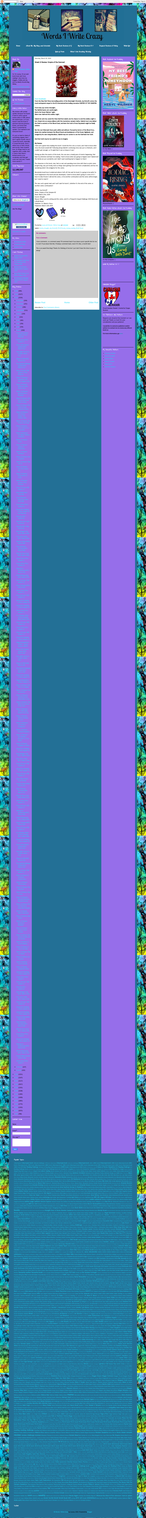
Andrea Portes (42, 1191)
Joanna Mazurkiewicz (106, 1313)
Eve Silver (38, 1270)
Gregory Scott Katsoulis (79, 1281)
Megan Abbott (39, 1390)
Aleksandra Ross (78, 1175)
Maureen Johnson (72, 1388)
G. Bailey (76, 1275)
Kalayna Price (40, 1326)
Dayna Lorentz (22, 1246)
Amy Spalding (99, 1189)
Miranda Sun (93, 1401)
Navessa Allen (50, 1407)
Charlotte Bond (18, 1227)
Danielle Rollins (21, 1244)
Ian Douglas (102, 1291)
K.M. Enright (99, 1323)
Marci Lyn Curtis (29, 1380)
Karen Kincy (56, 1327)
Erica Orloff (93, 1264)
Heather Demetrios (102, 1285)
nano (68, 1405)
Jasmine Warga (47, 1301)
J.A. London (37, 1295)
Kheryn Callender (97, 1343)
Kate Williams (119, 1331)
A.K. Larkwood (105, 1169)
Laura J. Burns (123, 1353)
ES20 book (21, 1268)
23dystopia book (127, 1165)
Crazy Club (107, 1237)
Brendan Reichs (128, 1210)
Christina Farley (67, 1229)
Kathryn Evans (50, 1335)
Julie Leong (57, 1321)
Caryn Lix (89, 1221)
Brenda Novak (102, 1210)
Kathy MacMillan (124, 1335)
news (122, 1408)
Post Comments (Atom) (51, 307)
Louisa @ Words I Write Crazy (51, 225)
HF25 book (76, 1289)
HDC (76, 1285)
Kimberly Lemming (32, 1347)
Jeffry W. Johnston (85, 1303)
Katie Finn (43, 1337)
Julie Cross (25, 1321)
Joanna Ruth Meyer (118, 1313)
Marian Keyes (118, 1382)
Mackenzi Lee (18, 1376)
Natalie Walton (112, 1405)
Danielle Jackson (98, 1242)
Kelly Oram (58, 1342)
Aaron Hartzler (128, 1169)
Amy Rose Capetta (89, 1189)
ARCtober (108, 1197)
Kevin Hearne (82, 1343)
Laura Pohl (37, 1356)
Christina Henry (76, 1229)
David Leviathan (94, 1244)
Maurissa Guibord (83, 1388)
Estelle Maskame (81, 1268)
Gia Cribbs (28, 1279)
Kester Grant (50, 1343)
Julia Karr (79, 1319)
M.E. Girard (90, 1374)
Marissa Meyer (62, 1384)
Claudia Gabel (96, 1233)
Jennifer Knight (47, 1307)
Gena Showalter (110, 356)
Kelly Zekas (65, 1341)
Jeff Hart (38, 1303)
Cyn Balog (20, 1240)
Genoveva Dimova (126, 1277)
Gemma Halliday (69, 1277)
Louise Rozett (45, 1372)
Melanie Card (51, 1392)
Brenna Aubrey (18, 1213)
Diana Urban (58, 1250)
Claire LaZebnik (36, 1233)
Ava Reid (70, 1201)
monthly (29, 1403)
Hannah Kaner (123, 1283)
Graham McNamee (27, 1281)
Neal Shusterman (90, 1407)
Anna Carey (101, 1193)
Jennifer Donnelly (109, 1305)
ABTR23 (66, 1171)
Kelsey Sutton (91, 1342)
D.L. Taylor (64, 1239)
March (19, 330)
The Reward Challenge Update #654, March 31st (23, 365)
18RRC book (48, 1165)
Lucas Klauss (52, 1372)
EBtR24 (114, 1252)
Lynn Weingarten (30, 1374)
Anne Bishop (95, 1195)
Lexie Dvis (54, 1364)
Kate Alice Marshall (117, 1329)
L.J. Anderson (104, 1351)
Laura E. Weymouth (97, 1353)
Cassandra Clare (108, 1221)
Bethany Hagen (106, 1206)
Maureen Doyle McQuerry (59, 1388)
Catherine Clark (67, 1223)
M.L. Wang (129, 1374)
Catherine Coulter (77, 1223)
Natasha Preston (22, 1407)
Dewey (115, 1248)
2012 (16, 1111)
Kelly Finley (126, 1339)
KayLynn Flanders (68, 1339)
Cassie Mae (31, 1223)
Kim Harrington (62, 1346)
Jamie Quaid (29, 1299)
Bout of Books (56, 1210)
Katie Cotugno (30, 1337)
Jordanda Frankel (92, 1317)
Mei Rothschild (42, 1392)
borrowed (42, 1210)
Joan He (98, 1313)
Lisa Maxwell (68, 1368)
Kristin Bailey (103, 1349)
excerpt (61, 1270)
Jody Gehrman (74, 1315)
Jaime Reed (51, 1297)
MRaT (81, 1403)
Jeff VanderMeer (66, 1303)
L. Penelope (80, 1351)
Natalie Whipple (122, 1405)
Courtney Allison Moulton (48, 1237)
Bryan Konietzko (54, 1215)
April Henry (75, 1197)
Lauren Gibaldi (47, 1358)
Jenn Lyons (129, 1303)
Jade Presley (37, 1297)
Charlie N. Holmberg (119, 1225)
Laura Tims (95, 1356)
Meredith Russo (106, 1395)
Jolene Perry (36, 1317)
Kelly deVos (119, 1339)
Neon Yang (106, 1407)
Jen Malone (115, 1303)
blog (46, 1208)
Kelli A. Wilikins (98, 1339)
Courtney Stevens (70, 1237)
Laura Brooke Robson (86, 1353)
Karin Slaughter (115, 1327)
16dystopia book (123, 1163)
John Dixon (122, 1315)
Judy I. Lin (54, 1319)
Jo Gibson (85, 1313)
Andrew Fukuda (70, 1191)
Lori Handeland (18, 1372)
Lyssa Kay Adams (65, 1374)
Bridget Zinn (101, 1213)
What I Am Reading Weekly (80, 51)
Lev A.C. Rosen (118, 1362)
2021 (16, 1081)
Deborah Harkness (100, 1246)
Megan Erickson (73, 1390)
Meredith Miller (98, 1395)
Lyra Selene (56, 1374)
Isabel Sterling (118, 1293)
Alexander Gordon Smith (35, 1177)
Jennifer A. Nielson (60, 1305)
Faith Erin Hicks (92, 1270)
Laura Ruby (50, 1355)
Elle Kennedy (122, 1258)
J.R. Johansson (80, 1295)
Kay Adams (37, 1339)
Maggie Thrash (118, 1376)
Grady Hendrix (18, 1281)
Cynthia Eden (28, 1240)
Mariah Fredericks (108, 1382)
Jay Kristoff (53, 228)
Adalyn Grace (84, 1171)
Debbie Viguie (62, 1246)
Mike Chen (122, 1399)
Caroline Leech (110, 1219)
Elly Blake (41, 1260)
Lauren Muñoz (106, 1357)
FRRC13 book (58, 1274)
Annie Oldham (31, 1197)
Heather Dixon (112, 1285)
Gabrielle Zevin (25, 1277)
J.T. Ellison (94, 1295)
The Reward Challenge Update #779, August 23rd (21, 280)
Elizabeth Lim (27, 1258)
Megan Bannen (47, 1390)
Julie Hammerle (41, 1321)
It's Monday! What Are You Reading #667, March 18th (22, 834)
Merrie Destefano (116, 1395)
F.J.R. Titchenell (77, 1270)
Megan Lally (102, 1390)
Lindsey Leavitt (103, 1366)
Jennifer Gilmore (28, 1307)
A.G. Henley (77, 1169)
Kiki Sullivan (39, 1346)
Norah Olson (75, 1411)
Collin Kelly (90, 1235)
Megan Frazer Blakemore (85, 1390)
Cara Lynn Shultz (45, 1219)
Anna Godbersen (127, 1193)
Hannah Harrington (103, 1283)
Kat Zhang (103, 1329)
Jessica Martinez (29, 1311)
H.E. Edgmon (48, 1283)
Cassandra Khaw (118, 1221)
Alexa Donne (23, 1177)
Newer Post (40, 303)
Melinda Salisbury (68, 1392)
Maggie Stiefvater (107, 1376)
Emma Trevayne (40, 1264)
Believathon (23, 1206)
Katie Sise (100, 1337)
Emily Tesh (71, 1262)
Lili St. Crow (121, 1364)
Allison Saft (88, 1181)
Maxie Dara (92, 1388)
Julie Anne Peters (127, 1319)
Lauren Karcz (64, 1358)
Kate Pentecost (78, 1331)
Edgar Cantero (39, 1254)
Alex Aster (104, 1175)
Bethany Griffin (97, 1206)
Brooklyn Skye (38, 1215)
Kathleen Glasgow (119, 1333)
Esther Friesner (98, 1268)
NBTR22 (64, 1407)
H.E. (43, 1283)
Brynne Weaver (64, 1215)
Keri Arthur (17, 1344)
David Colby (78, 1244)
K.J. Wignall (93, 1323)
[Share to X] (81, 225)
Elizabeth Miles (54, 1258)
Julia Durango (73, 1319)
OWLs (58, 1414)
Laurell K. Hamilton (122, 1356)
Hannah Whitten (39, 1285)
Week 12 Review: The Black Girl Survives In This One (23, 704)
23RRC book (17, 1167)
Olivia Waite (125, 1411)
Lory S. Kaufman (27, 1372)
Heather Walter (75, 1287)
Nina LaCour (54, 1412)
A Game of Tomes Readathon (105, 1167)
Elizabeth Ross (84, 1258)
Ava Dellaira (64, 1201)
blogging (55, 1208)
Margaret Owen (100, 1380)
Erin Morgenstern (67, 1266)
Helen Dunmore (91, 1287)
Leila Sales (60, 1362)
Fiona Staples (65, 1272)
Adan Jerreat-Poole (126, 1171)
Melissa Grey (128, 1392)
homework (52, 1291)
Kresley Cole (128, 1347)
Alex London (128, 1175)
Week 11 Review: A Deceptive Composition (22, 877)
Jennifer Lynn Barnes (82, 1307)
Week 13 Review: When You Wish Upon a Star (22, 386)
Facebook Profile (19, 244)
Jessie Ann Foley (127, 1311)
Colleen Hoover (61, 1235)
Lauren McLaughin (81, 1357)
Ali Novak (83, 1179)
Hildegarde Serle (102, 1289)
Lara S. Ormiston (59, 1353)
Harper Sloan (52, 1285)
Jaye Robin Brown (97, 1301)
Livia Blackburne (21, 1370)
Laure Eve (112, 1356)
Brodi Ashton (25, 1215)
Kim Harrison (71, 1346)
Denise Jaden (77, 1248)
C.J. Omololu (126, 1215)
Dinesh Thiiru (97, 1250)
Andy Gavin (112, 1191)
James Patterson (101, 1297)
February (20, 1067)
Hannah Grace (94, 1283)
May (18, 323)
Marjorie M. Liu (81, 1384)
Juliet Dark (85, 1321)
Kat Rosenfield (90, 1329)
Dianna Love (80, 1250)
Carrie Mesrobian (66, 1221)
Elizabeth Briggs (82, 1256)
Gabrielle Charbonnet (111, 1274)
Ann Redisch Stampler (72, 1193)
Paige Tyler (121, 1414)
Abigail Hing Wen (19, 1171)
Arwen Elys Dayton (120, 1197)
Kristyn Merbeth (18, 1351)
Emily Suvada (64, 1262)
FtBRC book (70, 1275)
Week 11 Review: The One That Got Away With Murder (23, 906)
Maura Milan (47, 1388)
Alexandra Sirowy (34, 1179)
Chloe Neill (125, 1227)
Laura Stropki (67, 1355)
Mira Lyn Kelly (63, 1401)
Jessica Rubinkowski (39, 1311)
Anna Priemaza (52, 1195)
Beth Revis (64, 1206)
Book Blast (86, 1208)
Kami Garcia (74, 1326)
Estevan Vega (90, 1268)
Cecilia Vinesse (31, 1225)
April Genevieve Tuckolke (64, 1197)
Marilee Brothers (43, 1384)
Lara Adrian (44, 1353)
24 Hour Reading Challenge (29, 1167)
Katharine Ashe (18, 1333)
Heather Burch (92, 1285)
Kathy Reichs (21, 1337)
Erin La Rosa (58, 1266)
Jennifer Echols (128, 1305)
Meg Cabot (108, 364)
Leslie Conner (94, 1361)
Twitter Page (18, 247)
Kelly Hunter (20, 1341)
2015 (16, 1101)
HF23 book (60, 1289)
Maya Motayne (100, 1388)
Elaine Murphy (78, 1254)
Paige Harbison (113, 1414)
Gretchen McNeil (91, 1281)
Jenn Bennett (122, 1303)
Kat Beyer (57, 1329)
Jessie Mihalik (28, 1313)
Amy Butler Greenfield (106, 1187)
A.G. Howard (84, 1169)
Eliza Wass (64, 1256)
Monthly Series (47, 1403)
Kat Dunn (76, 1329)
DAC (68, 1239)
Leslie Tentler (101, 1361)
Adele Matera (25, 1173)
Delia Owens (36, 1248)
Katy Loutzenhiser (19, 1339)
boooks (30, 1210)
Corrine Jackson (24, 1237)
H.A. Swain (38, 1283)
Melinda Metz (59, 1392)
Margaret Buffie (82, 1380)
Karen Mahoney (76, 1327)
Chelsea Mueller (36, 1227)
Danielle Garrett (88, 1242)
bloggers (50, 1208)
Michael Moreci (76, 1397)
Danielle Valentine (31, 1244)
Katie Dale (38, 1337)
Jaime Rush (58, 1297)
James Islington (74, 1297)
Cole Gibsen (32, 1235)
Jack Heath (100, 1295)
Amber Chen (110, 1185)
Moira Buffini (109, 1401)
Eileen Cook (62, 1254)
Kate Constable (127, 1329)
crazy (102, 1237)
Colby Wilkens (25, 1235)
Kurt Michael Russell (47, 1351)
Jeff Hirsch (44, 1303)
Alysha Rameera (24, 1183)
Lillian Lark (24, 1366)
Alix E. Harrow (63, 1181)
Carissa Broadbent (63, 1219)
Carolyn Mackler (35, 1221)
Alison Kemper (54, 1181)
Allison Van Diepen (96, 1181)
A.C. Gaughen (69, 1169)
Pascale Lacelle (46, 1416)
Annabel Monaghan (85, 1195)
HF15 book (126, 1287)
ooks (32, 1414)
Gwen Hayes (120, 1281)
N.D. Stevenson (107, 1403)
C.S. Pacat (55, 1217)
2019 (16, 1087)
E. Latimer (50, 1252)
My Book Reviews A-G (64, 46)
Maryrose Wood (24, 1388)
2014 (16, 1104)
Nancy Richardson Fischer (59, 1405)
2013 (16, 1107)
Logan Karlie (80, 1370)
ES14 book (97, 1266)
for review (86, 1272)
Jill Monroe (63, 1313)
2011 (16, 1114)
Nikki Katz (35, 1411)
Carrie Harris (50, 1221)
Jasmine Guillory (29, 1301)
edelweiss (18, 1254)
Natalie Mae (104, 1405)
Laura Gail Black (114, 1353)
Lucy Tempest (82, 1372)
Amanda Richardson (65, 1185)
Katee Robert (127, 1331)
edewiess (32, 1254)
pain (126, 1414)
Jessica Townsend (92, 1311)
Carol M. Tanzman (84, 1219)
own (62, 1414)
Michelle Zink (106, 1399)
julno (128, 1321)
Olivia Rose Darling (116, 1412)
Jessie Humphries (19, 1313)
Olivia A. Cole (92, 1412)
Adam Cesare (93, 1171)
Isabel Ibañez (110, 1293)
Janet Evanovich (96, 1299)
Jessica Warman (117, 1311)
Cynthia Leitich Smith (47, 1240)
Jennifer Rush (124, 1307)
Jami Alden (119, 1297)
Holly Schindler (38, 1291)
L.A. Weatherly (88, 1351)
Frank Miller (129, 1272)
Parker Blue (39, 1416)
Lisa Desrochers (29, 1368)
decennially (28, 1248)
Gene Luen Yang (91, 1277)
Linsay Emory (121, 1366)
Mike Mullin (129, 1399)
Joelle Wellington (105, 1315)
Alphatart (118, 1181)
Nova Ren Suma (83, 1411)
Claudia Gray (104, 1233)
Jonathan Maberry (60, 1317)
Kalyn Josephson (56, 1326)
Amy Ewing (126, 1187)
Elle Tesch (129, 1258)
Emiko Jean (64, 1260)
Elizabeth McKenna (45, 1258)
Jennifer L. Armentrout (58, 1307)
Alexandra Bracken (61, 1177)
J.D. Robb (60, 1295)
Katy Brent (129, 1337)
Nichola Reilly (45, 1409)
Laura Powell (43, 1355)
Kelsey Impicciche (73, 1342)
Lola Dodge (95, 1370)
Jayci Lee (89, 1301)
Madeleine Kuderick (45, 1376)
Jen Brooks (101, 1303)
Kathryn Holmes (68, 1335)
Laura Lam (30, 1356)
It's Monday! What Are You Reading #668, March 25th (22, 617)
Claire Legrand (45, 1233)
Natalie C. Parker (83, 1405)
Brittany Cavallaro (121, 1213)
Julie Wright (78, 1321)
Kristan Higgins (34, 1349)
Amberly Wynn (26, 1187)
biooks (37, 1208)
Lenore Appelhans (68, 1362)
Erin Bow (34, 1266)
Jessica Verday (101, 1311)
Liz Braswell (30, 1370)
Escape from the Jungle (69, 1268)
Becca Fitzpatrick (74, 1204)
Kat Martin (82, 1329)
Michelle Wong (98, 1399)
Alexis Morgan (67, 1179)
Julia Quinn (85, 1319)
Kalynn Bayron (65, 1326)
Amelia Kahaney (34, 1187)
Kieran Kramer (114, 1343)
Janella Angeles (78, 1299)
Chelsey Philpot (64, 1227)
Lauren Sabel (22, 1360)
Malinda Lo (81, 1378)
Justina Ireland (52, 1323)
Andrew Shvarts (92, 1191)
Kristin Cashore (112, 1349)
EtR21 (104, 1268)
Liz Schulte (49, 1370)
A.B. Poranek (61, 1169)
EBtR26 (122, 1252)
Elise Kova (17, 1256)
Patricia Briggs (68, 1416)
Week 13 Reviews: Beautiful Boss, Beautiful (22, 393)
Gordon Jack (120, 1279)
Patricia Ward (77, 1416)
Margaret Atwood (72, 1380)
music (92, 1403)
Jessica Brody (107, 1309)
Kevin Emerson (74, 1344)
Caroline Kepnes (101, 1219)
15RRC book (114, 1163)
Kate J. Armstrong (49, 1331)
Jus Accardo (26, 1323)
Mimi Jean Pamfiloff (26, 1401)
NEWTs (127, 1407)
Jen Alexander (94, 1303)
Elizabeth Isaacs (127, 1256)
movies (72, 1403)
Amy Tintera (107, 1189)
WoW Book (79, 228)
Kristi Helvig (88, 1349)
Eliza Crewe (41, 1256)
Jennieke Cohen (50, 1305)
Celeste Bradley (47, 1225)
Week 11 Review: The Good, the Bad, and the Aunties (23, 937)
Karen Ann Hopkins (106, 1326)
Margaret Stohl (122, 1380)
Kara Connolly (90, 1326)
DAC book (73, 1240)
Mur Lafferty (87, 1403)
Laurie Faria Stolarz (51, 1360)
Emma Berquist (112, 1262)
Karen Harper (32, 1327)
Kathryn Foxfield (58, 1335)
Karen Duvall (125, 1325)
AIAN (118, 1173)
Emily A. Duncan (81, 1260)
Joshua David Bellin (122, 1317)
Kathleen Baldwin (95, 1333)
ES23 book (43, 1268)
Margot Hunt (40, 1382)
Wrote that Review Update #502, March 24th (22, 651)
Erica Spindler (100, 1264)
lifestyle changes (93, 1364)
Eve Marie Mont (30, 1270)
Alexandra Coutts (82, 1177)
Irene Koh (78, 1293)
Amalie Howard (97, 1183)
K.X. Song (106, 1323)
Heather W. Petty (66, 1287)
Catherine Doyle (86, 1223)
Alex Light (122, 1175)
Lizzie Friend (62, 1370)
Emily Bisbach (107, 1260)
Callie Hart (90, 1217)
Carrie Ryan (74, 1221)
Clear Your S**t (120, 1233)
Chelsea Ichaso (27, 1227)
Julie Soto (72, 1321)
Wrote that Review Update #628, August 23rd (21, 269)
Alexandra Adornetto (48, 1177)
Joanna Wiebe (128, 1313)
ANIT (42, 1193)
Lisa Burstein (21, 1368)
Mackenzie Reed (26, 1376)
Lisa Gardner (38, 1368)
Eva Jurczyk (118, 1268)
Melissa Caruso (99, 1392)
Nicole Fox (119, 1409)
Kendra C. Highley (118, 1342)
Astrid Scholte (76, 1199)
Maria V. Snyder (110, 361)
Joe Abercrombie (82, 1315)
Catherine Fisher (96, 1223)
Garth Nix (48, 1277)
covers (98, 1237)
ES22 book (36, 1268)
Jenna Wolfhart (33, 1305)
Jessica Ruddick (50, 1311)
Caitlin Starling (82, 1217)
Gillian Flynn (38, 1279)
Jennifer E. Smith (118, 1305)
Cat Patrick (44, 1223)
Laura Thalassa (87, 1356)
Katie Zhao (107, 1337)
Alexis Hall (50, 1179)
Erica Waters (108, 1264)
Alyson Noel (42, 1183)
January (19, 1070)
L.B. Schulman (96, 1351)
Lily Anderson (38, 1366)
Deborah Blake (72, 1246)
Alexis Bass (43, 1179)
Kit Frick (97, 1347)
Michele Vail (102, 1397)
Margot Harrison (31, 1382)
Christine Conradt (110, 1229)
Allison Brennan (71, 1181)
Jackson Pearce (117, 1295)
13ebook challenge (73, 1163)
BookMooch (128, 1208)
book (72, 1208)
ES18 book (125, 1266)
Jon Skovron (50, 1317)
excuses (71, 1270)
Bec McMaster (57, 1204)
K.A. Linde (80, 1323)
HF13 (107, 1287)
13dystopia (53, 1163)
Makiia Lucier (74, 1378)
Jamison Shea (37, 1299)
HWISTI (88, 1291)
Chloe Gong (117, 1227)
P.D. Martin (87, 1414)
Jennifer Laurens (71, 1307)
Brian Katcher (77, 1213)
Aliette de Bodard (118, 1179)
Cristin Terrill (114, 1237)
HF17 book (20, 1289)
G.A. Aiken (82, 1274)
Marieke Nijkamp (34, 1384)
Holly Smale (46, 1291)
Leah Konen (111, 1360)
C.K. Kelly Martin (24, 1217)
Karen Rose (107, 1327)
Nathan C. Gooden (32, 1407)
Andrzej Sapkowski (103, 1191)
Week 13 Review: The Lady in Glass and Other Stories (23, 400)
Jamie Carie (125, 1297)
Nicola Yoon (102, 1410)
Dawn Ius (118, 1244)
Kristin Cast (121, 1349)
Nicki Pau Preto (78, 1410)
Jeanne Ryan (25, 1303)
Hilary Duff (85, 1289)
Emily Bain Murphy (91, 1260)
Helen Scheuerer (101, 1287)
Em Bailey (55, 1260)
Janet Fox (104, 1299)
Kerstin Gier (43, 1344)
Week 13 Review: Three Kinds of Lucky (21, 475)
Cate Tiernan (59, 1223)
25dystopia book (74, 1167)
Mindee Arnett (36, 1401)
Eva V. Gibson (125, 1268)
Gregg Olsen (58, 1281)
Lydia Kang (89, 1372)
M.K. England (117, 1374)
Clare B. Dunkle (80, 1233)
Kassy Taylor (50, 1329)
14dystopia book (83, 1163)
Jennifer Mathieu (94, 1307)
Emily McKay (32, 1262)
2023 (16, 1074)
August (19, 314)
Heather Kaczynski (24, 1287)
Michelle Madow (50, 1399)
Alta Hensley (125, 1181)
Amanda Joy (46, 1185)
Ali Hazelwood (75, 1179)
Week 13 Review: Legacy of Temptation (21, 447)
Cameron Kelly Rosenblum (109, 1217)
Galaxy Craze (41, 1277)
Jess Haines (63, 1309)
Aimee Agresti (21, 1175)
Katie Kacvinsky (67, 1337)
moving (77, 1403)
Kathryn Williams (107, 1335)
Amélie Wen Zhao (44, 1187)
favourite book (37, 1272)
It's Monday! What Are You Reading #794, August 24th (21, 262)
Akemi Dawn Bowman (47, 1175)
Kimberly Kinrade (22, 1347)
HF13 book (112, 1287)
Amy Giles (21, 1189)
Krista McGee (18, 1349)
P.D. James (80, 1414)
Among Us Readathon (77, 1187)
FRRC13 (53, 1274)
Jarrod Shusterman (19, 1301)
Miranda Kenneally (83, 1401)
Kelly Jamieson (28, 1341)
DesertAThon (93, 1248)
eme (60, 1260)
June (18, 320)
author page (29, 1202)
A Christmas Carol (91, 1167)
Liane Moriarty (72, 1364)
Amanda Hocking (37, 1185)
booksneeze (24, 1210)
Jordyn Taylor (100, 1317)
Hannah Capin (85, 1283)
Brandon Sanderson (67, 1210)
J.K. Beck (65, 1295)
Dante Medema (41, 1244)
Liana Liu (65, 1364)
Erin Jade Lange (49, 1266)
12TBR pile (47, 1163)
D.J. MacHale (57, 1240)
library (86, 1364)
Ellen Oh (28, 1260)
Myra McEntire (98, 1403)
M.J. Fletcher (103, 1374)
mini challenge (55, 1401)
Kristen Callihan (43, 1349)
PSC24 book (61, 228)
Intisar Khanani (62, 1293)
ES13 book (89, 1266)
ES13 (85, 1266)
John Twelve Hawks (27, 1317)
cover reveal (91, 1237)
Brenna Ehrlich (28, 1213)
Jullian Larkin (122, 1321)
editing (45, 1254)
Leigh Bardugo (28, 1362)
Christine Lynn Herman (41, 1231)
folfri (73, 1272)
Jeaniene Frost (127, 1301)
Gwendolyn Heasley (29, 1283)
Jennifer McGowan (105, 1307)
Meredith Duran (89, 1395)
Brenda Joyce (94, 1210)
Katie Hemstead (51, 1337)
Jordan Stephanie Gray (80, 1317)
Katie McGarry (86, 1337)
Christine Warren (70, 1231)
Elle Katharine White (112, 1258)
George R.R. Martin (19, 1279)
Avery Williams (96, 1201)
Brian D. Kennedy (57, 1213)
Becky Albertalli (106, 1204)
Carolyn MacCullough (24, 1221)
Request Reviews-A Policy (108, 46)
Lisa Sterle (100, 1368)
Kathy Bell (115, 1335)
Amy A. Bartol (88, 1187)
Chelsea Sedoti (55, 1227)
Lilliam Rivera (17, 1366)
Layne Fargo (81, 1360)
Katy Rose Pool (29, 1339)
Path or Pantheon (57, 1416)
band (20, 1204)
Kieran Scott (122, 1344)
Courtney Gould (60, 1237)
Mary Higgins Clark (65, 1386)
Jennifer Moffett (115, 1307)
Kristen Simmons (72, 1349)
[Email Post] (73, 225)
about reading (45, 1171)
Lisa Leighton (52, 1368)
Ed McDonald (128, 1252)
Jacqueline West (29, 1297)
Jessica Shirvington (69, 1311)
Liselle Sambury (117, 1368)
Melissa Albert (78, 1392)
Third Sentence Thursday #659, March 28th (22, 548)
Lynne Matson (40, 1374)
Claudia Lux (112, 1233)
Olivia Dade (106, 1412)
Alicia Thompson (108, 1179)
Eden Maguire (26, 1254)
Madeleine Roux (56, 1376)
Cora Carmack (108, 1235)
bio (33, 1208)
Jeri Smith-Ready (46, 1309)
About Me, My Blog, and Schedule (38, 46)
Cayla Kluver (125, 1223)
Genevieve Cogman (101, 1277)
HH (81, 1289)
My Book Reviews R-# (85, 46)
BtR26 (90, 1215)
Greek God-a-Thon (48, 1281)
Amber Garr (117, 1185)
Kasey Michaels (22, 1329)
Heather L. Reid (34, 1287)
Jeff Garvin (33, 1303)
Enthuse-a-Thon (60, 1264)
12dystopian (17, 1163)
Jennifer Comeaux (98, 1305)
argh (113, 1197)
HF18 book (27, 1289)
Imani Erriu (20, 1293)
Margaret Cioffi (91, 1380)
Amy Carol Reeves (118, 1187)
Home (18, 46)
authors (37, 1202)
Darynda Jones (70, 1244)
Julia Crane (60, 1319)
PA (91, 1414)
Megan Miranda (123, 1390)
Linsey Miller (128, 1366)
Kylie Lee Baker (57, 1351)
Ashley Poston (35, 1199)
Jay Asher (68, 1301)
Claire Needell (63, 1233)
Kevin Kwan (89, 1344)
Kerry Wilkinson (35, 1343)
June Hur (20, 1323)
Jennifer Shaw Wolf (29, 1309)
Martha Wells (106, 1384)
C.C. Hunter (105, 1215)
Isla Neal (125, 1293)
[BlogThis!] (79, 225)
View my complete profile (20, 87)
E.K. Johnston (77, 1252)
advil (115, 1173)
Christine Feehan (110, 353)
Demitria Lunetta (56, 1248)
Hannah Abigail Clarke (74, 1283)
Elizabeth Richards (74, 1258)
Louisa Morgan (36, 1372)
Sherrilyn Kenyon (110, 367)
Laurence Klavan (40, 1360)
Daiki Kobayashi (82, 1240)
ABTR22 (61, 1171)
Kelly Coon (105, 1339)
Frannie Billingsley (19, 1275)
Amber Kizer (124, 1185)
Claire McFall (54, 1233)
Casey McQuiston (98, 1221)
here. (121, 333)
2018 (16, 1091)
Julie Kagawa (50, 1321)
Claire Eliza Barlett (26, 1233)
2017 (16, 1094)
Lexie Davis (40, 1364)
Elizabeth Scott (92, 1258)
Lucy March (68, 1372)
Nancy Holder (47, 1405)
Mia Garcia (33, 1397)
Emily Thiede (77, 1262)
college (85, 1235)
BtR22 (75, 1215)
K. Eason (66, 1323)
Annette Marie (22, 1197)
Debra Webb (21, 1248)
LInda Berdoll (52, 1366)
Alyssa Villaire (70, 1183)
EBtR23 (109, 1252)
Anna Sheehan (61, 1195)
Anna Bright (94, 1193)
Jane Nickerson (69, 1299)
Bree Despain (85, 1210)
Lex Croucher (126, 1362)
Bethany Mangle (116, 1206)
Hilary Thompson (93, 1289)
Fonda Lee (79, 1272)
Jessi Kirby (90, 1309)
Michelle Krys (33, 1399)
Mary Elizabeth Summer (52, 1386)
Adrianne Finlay (67, 1173)
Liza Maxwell (55, 1370)
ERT (82, 1266)
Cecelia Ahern (22, 1225)
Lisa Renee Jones (84, 1368)
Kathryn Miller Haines (79, 1335)
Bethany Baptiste (78, 1206)
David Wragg (112, 1244)
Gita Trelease (92, 1279)
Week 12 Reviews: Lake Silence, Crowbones (22, 724)
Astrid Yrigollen (85, 1199)
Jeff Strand (58, 1303)
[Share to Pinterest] (85, 225)
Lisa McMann (76, 1368)
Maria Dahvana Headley (67, 1382)
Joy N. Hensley (38, 1319)
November (20, 304)
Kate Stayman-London (109, 1331)
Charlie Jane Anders (107, 1225)
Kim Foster (54, 1346)
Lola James (102, 1370)
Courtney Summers (81, 1237)
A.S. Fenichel (113, 1169)
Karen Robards (99, 1327)
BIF (31, 1208)
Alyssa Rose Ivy (61, 1183)
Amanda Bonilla (116, 1183)
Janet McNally (128, 1299)
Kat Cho (71, 1329)
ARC (95, 1197)
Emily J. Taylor (125, 1260)
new (118, 1408)
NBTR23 (69, 1407)
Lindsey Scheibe (112, 1366)
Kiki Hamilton (32, 1346)
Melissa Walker (54, 1395)
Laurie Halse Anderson (71, 1359)
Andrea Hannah (33, 1191)
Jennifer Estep (18, 1307)
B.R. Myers (127, 1201)
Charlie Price (128, 1225)
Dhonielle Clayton (123, 1248)
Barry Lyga (25, 1204)
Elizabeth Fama (109, 1256)
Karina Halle (124, 1327)
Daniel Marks (72, 1242)
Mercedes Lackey (79, 1395)
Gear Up (61, 1277)
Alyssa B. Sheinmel (51, 1183)
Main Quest (51, 1378)
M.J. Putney (110, 1374)
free (26, 1275)
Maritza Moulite (71, 1384)
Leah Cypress (104, 1360)
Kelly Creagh (112, 1339)
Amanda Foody (27, 1185)
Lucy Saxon (74, 1372)
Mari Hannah (48, 1382)
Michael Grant (66, 1397)
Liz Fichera (43, 1370)
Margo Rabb (21, 1382)
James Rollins (109, 359)
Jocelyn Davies (27, 1315)
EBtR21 (100, 1252)
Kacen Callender (113, 1323)
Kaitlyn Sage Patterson (29, 1326)
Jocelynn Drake (44, 1315)
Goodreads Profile (20, 242)
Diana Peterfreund (25, 1250)
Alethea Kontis (97, 1175)
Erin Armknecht (21, 1266)
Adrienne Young (108, 1173)
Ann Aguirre (47, 1193)
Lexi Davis (28, 1364)
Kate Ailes (109, 1329)
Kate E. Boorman (25, 1331)
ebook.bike (93, 1252)
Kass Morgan (43, 1329)
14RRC (91, 1163)
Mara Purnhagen (113, 1378)
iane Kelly (108, 1291)
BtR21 (71, 1215)
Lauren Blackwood (25, 1357)
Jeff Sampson (51, 1303)
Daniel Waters (80, 1242)
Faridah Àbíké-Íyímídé (122, 1270)
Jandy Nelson (61, 1299)
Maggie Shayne (97, 1376)
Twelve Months (19, 103)
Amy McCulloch (66, 1189)
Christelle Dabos (47, 1229)
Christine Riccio (52, 1231)
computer (96, 1235)
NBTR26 (83, 1407)
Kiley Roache (47, 1346)
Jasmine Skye (38, 1301)
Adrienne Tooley (99, 1173)
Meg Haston (31, 1390)
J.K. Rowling (71, 1295)
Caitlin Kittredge (63, 1217)
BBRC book (38, 1204)
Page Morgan (96, 1414)
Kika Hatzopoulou (23, 1346)
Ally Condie (112, 1181)
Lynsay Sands (48, 1374)
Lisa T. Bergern (108, 1368)
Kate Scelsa (93, 1331)
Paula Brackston (116, 1416)
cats (114, 1223)
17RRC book (31, 1165)
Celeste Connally (58, 1225)
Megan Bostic (55, 1390)
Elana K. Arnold (96, 1254)
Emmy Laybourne (50, 1264)
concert (102, 1235)
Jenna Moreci (24, 1305)
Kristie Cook (95, 1349)
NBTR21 (60, 1407)
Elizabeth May (35, 1258)
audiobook (98, 1199)
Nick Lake (70, 1410)
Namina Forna (38, 1405)
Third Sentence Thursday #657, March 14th (22, 1024)
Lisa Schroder (93, 1368)
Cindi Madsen (121, 1231)
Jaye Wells (106, 1301)
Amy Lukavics (58, 1189)
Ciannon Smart (91, 1231)
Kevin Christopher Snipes (62, 1344)
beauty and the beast (47, 1204)
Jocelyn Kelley (36, 1315)
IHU (118, 1291)
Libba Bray (80, 1364)
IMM (25, 1293)
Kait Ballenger (18, 1326)
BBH (30, 1204)
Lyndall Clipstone (114, 1372)
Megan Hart (95, 1390)
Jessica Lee (21, 1311)
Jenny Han (38, 1309)
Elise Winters (24, 1256)
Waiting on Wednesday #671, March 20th (22, 812)
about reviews (55, 1171)
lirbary (15, 1368)
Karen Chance (116, 1326)
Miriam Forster (101, 1401)
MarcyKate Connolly (60, 1380)
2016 (16, 1097)
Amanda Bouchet (126, 1183)
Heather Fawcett (122, 1285)
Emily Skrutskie (55, 1262)
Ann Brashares (56, 1193)
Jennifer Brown (80, 1305)
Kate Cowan (17, 1331)
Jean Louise (119, 1301)
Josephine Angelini (111, 1317)
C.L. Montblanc (38, 1217)
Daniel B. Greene (45, 1242)
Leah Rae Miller (119, 1360)
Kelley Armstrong (87, 1339)
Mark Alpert (89, 1384)
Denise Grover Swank (67, 1248)
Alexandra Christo (72, 1177)
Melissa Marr (45, 1395)
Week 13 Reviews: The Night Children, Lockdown (23, 435)
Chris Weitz (38, 1229)
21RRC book (100, 1165)
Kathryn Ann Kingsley (39, 1335)
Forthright (93, 1272)
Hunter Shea (70, 1291)
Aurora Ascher (124, 1199)
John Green (129, 1315)
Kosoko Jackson (119, 1347)
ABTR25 (74, 1171)
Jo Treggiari (92, 1313)
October (19, 307)
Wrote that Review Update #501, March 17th (22, 846)
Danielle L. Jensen (108, 1242)
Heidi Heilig (83, 1287)
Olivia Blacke (99, 1411)
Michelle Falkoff (122, 1397)
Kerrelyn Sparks (26, 1344)
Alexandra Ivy (112, 1177)
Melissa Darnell (108, 1392)
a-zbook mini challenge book (49, 1169)
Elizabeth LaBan (18, 1258)
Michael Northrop (86, 1397)
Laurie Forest (61, 1360)
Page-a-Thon (104, 1414)
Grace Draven (128, 1279)
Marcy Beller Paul (49, 1380)
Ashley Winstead (57, 1199)
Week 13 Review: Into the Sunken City (22, 468)
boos (33, 1210)
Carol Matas (93, 1219)
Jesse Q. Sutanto (82, 1309)
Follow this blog (21, 227)
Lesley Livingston (85, 1362)
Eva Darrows (110, 1268)
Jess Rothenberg (72, 1309)
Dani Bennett (29, 1242)
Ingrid (41, 1293)
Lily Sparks (46, 1366)
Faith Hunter (102, 1270)
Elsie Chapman (48, 1260)
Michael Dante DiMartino (54, 1397)
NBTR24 (74, 1407)
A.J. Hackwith (91, 1169)
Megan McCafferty (111, 1390)
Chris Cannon (22, 1229)
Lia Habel (59, 1364)
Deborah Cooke (81, 1246)
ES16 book (111, 1266)
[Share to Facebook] (83, 225)
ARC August (101, 1197)
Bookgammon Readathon (117, 1208)
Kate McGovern (69, 1331)
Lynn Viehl (23, 1374)
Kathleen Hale (128, 1333)
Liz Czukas (37, 1370)
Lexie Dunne (47, 1364)
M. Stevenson (82, 1374)
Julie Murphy (65, 1321)
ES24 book (51, 1268)
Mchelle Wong (123, 1388)
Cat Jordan (38, 1223)
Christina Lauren (87, 1229)
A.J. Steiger (98, 1169)
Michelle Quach (70, 1399)
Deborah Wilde (123, 1246)
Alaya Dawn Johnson (60, 1175)
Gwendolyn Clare (18, 1283)
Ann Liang (63, 1193)
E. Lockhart (56, 1252)
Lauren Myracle (114, 1357)
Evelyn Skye (44, 1270)
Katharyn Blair (39, 1333)
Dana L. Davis (118, 1240)
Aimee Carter (29, 1175)
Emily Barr (99, 1260)
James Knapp (92, 1297)
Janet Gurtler (110, 1299)
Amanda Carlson (18, 1185)
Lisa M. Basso (60, 1368)
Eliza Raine (58, 1256)
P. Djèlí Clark (68, 1414)
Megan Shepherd (24, 1392)
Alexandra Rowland (23, 1179)
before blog (125, 1204)
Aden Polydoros (34, 1173)
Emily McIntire (25, 1262)
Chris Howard (31, 1229)
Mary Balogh (30, 1386)
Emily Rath (39, 1262)
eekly (57, 1254)
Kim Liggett (78, 1346)
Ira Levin (72, 1293)
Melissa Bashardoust (89, 1392)
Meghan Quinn (33, 1392)
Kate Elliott (33, 1331)
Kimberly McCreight (43, 1347)
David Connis (85, 1244)
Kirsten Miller (72, 1347)
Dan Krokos (97, 1240)
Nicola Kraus (94, 1410)
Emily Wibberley (94, 1262)
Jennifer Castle (89, 1305)
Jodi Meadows (64, 1315)
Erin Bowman (41, 1266)
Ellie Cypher (34, 1260)
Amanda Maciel (55, 1185)
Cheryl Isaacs (73, 1227)
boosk (37, 1210)
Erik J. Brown (116, 1264)
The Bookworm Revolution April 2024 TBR (22, 499)
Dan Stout (104, 1240)
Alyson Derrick (33, 1183)
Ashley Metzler (26, 1199)
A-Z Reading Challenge (123, 1167)
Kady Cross (122, 1323)
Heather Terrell (43, 1287)
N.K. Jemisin (115, 1403)
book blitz (93, 1208)
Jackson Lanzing (108, 1295)
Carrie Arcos (43, 1221)
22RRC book (118, 1165)
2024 (16, 298)
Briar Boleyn (85, 1213)
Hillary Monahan (112, 1289)
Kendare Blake (108, 1342)
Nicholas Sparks (63, 1409)
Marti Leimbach (115, 1384)
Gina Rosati (79, 1279)
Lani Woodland (29, 1353)
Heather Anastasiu (83, 1285)
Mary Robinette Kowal (100, 1386)
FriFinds (48, 1274)
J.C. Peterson (52, 1295)
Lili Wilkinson (128, 1364)
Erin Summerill (76, 1266)
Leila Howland (44, 1361)
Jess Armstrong (55, 1309)
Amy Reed (81, 1189)
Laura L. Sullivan (22, 1356)
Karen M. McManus (65, 1327)
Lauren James (56, 1358)
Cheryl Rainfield (88, 1227)
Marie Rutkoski (25, 1384)
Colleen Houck (70, 1235)
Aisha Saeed (36, 1175)
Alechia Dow (69, 1175)
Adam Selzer (109, 1171)
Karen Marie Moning (88, 1327)
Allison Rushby (80, 1181)
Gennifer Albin (117, 1277)
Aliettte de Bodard (19, 1181)
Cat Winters (51, 1223)
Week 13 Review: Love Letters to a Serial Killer (22, 428)
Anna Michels (44, 1195)
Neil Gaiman (98, 1407)
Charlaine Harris (96, 1225)
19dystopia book (57, 1165)
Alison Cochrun (36, 1181)
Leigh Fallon (36, 1362)
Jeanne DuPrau (18, 1303)
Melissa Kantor (27, 1395)
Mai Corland (35, 1378)
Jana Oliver (45, 1299)
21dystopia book (92, 1165)
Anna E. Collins (118, 1193)
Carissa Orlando (74, 1219)
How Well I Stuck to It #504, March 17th (22, 853)
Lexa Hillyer (22, 1364)
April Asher (53, 1197)
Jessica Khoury (124, 1309)
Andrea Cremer (23, 1191)
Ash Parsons (128, 1197)
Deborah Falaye (90, 1246)
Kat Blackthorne (64, 1329)
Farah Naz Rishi (110, 1270)
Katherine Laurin (57, 1333)
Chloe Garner (109, 1227)
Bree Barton (77, 1210)
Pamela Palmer (31, 1416)
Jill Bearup (49, 1313)
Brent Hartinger (47, 1213)
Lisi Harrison (125, 1368)
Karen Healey (49, 1327)
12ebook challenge (38, 1163)
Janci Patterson (52, 1299)
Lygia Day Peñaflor (98, 1372)
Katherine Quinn (66, 1333)
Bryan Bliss (46, 1215)
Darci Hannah (49, 1244)
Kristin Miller (128, 1349)
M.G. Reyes (96, 1374)
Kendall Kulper (99, 1341)
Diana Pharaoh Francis (37, 1250)
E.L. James (85, 1252)
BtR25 (86, 1215)
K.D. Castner (86, 1323)
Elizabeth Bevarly (72, 1256)
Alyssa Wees (78, 1183)
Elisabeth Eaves (120, 1254)
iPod (68, 1293)
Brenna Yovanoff (38, 1213)
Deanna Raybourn (45, 1246)
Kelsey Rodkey (82, 1342)
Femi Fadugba (47, 1272)
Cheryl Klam (80, 1227)
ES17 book (118, 1266)
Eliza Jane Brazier (50, 1256)
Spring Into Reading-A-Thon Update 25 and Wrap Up (22, 511)
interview (55, 1293)
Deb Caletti (55, 1246)
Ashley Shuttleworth (46, 1199)
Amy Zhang (114, 1189)
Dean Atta (29, 1246)
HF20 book (40, 1289)
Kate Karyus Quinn (59, 1331)
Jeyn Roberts (36, 1313)
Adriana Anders (49, 1173)
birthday (41, 1208)
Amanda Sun (94, 1185)
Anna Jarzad (17, 1195)
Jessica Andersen (98, 1309)
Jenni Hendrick (41, 1305)
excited (65, 1270)
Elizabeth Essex (100, 1256)
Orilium (44, 1414)
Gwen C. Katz (113, 1281)
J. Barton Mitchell (25, 1295)
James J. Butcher (84, 1297)
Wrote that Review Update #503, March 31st (22, 347)
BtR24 (83, 1215)
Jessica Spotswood (80, 1311)
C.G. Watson (112, 1215)
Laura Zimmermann (103, 1356)
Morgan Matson (56, 1403)
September (20, 310)
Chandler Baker (87, 1225)
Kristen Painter (62, 1349)
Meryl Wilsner (25, 1397)
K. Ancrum (60, 1323)
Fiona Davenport (56, 1272)
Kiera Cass (106, 1344)
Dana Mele (125, 1240)
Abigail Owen (37, 1171)
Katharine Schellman (29, 1333)
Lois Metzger (88, 1370)
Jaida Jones (44, 1297)
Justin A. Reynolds (35, 1323)
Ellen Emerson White (20, 1260)
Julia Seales (92, 1319)
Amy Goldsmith (29, 1189)
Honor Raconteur (61, 1291)
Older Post (93, 303)
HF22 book (54, 1289)
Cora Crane (116, 1235)
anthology (46, 1197)
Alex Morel (17, 1177)
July (18, 317)
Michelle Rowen (79, 1399)
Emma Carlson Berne (122, 1262)
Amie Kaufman (64, 1187)
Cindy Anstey (128, 1231)
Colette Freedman (41, 1235)
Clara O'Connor (71, 1233)
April (18, 327)
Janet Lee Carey (119, 1299)
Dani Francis (37, 1242)
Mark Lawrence (97, 1384)
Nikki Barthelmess (27, 1412)
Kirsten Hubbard (53, 1347)
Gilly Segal (53, 1279)
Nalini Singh (26, 1405)
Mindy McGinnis (46, 1401)
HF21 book (47, 1289)
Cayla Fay (118, 1223)
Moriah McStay (66, 1403)
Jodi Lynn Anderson (54, 1315)
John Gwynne (17, 1317)
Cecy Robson (39, 1225)
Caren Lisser (54, 1219)
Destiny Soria (101, 1248)
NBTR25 (78, 1407)
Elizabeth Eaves (92, 1256)
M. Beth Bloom (74, 1374)
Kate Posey (86, 1331)
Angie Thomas (26, 1193)
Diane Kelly (73, 1250)
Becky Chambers (116, 1204)
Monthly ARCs (37, 1403)
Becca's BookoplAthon (95, 1204)
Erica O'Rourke (86, 1264)
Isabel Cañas (101, 1293)
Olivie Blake (22, 1414)
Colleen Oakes (78, 1235)
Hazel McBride (70, 1285)
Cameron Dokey (97, 1217)
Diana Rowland (49, 1250)
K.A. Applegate (73, 1323)
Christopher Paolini (81, 1231)
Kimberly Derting (121, 1346)
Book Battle (79, 1208)
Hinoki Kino (120, 1289)
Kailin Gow (129, 1323)
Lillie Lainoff (31, 1366)
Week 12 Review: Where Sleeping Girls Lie (22, 718)
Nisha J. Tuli (68, 1412)
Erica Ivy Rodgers (76, 1264)
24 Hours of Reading (44, 1167)
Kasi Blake (29, 1329)
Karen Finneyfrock (24, 1327)
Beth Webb (71, 1206)
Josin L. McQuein (23, 1319)
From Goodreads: (40, 99)
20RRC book (83, 1165)
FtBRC (64, 1275)
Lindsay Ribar (78, 1366)
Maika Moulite (43, 1378)
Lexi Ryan (34, 1364)
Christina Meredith (98, 1229)
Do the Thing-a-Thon (117, 1250)
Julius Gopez (115, 1321)
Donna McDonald (23, 1252)
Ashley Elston (18, 1199)
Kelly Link (42, 1341)
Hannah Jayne (114, 1283)
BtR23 (79, 1215)
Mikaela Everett (115, 1399)
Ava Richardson (78, 1201)
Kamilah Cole (82, 1326)
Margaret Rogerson (111, 1380)
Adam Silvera (117, 1171)
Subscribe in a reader (19, 231)
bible (28, 1208)
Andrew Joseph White (82, 1191)
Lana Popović (21, 1353)
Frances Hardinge (102, 1272)
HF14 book (119, 1287)
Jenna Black (17, 1305)
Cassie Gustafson (23, 1223)
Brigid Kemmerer (110, 1213)
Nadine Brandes (123, 1403)
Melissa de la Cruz (119, 1392)
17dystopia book (22, 1165)
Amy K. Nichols (38, 1189)
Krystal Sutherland (29, 1351)
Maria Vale (89, 1382)
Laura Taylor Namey (76, 1356)
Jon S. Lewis (43, 1317)
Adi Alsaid (42, 1173)
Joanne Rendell (18, 1315)
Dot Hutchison (33, 1252)
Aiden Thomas (124, 1173)
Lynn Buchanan (123, 1372)
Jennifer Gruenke (38, 1307)
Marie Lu (125, 1382)
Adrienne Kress (90, 1173)
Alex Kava (116, 1175)
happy (46, 1285)
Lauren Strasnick (31, 1359)
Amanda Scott (76, 1185)
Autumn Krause (56, 1201)
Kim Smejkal (92, 1346)
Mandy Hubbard (89, 1378)
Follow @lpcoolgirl (18, 205)
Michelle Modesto (60, 1399)
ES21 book (28, 1268)
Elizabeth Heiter (118, 1256)
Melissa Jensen (18, 1395)
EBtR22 (104, 1252)
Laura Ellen (107, 1353)
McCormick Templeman (111, 1388)
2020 (16, 1084)
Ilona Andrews (124, 1291)
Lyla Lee (105, 1372)
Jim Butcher (78, 1313)
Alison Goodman (45, 1181)
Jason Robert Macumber (58, 1301)
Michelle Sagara (89, 1399)
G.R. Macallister (89, 1275)
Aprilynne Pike (89, 1197)
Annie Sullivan (39, 1197)
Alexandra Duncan (102, 1177)
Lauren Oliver (123, 1358)
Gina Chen (59, 1279)
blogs (60, 1208)
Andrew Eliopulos (61, 1191)
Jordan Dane (69, 1317)
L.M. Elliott (119, 1351)
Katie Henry (59, 1337)
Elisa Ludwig (112, 1254)
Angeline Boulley (127, 1191)
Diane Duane (65, 1250)
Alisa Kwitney (27, 1181)
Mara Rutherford (123, 1378)
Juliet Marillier (99, 1321)
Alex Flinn (110, 1175)
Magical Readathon (23, 1378)
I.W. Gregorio (95, 1291)
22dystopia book (110, 1165)
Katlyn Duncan (114, 1337)
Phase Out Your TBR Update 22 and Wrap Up (22, 372)
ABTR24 (70, 1171)
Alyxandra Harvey (88, 1183)
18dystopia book (40, 1165)
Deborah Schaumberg (112, 1246)
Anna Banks (87, 1193)
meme (70, 1395)
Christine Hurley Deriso (27, 1231)
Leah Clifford (96, 1360)
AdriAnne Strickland (79, 1173)
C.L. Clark (31, 1217)
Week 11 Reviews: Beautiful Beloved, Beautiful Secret (22, 899)
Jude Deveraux (47, 1319)
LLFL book (73, 1370)
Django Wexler (106, 1250)
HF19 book (33, 1289)
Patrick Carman (85, 1416)
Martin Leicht (124, 1384)
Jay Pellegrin (83, 1301)
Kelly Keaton (36, 1342)
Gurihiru (107, 1281)
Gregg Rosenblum (67, 1281)
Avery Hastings (87, 1201)
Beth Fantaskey (48, 1206)
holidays (126, 1289)
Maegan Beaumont (76, 1376)
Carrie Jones (57, 1221)
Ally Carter (105, 1181)
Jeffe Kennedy (76, 1303)
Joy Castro (31, 1319)
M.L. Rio (124, 1374)
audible (92, 1199)
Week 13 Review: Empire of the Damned (21, 482)
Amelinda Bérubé (55, 1187)
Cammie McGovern (123, 1217)
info (38, 1293)
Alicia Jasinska (99, 1179)
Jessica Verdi (109, 1311)
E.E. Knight (70, 1252)
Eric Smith (68, 1264)
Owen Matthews (52, 1414)
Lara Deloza (51, 1353)
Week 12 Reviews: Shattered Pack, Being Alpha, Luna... (23, 697)
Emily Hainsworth (115, 1260)
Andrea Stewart (51, 1191)
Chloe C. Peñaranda (99, 1227)
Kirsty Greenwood (82, 1347)
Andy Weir (119, 1191)
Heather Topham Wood (53, 1287)
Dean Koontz (36, 1246)
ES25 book (58, 1268)
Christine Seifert (61, 1231)
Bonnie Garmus (66, 1208)
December (20, 300)
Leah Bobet (88, 1359)
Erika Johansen (124, 1264)
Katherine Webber (77, 1333)
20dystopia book (75, 1165)
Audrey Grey (116, 1199)
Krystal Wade (38, 1351)
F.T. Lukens (85, 1270)
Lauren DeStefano (37, 1358)
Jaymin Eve (112, 1301)
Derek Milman (86, 1248)
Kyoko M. (65, 1351)
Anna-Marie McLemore (72, 1195)
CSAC (127, 1237)
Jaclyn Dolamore (127, 1295)
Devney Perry (109, 1248)
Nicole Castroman (111, 1410)
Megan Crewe (64, 1390)
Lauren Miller (89, 1357)
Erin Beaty (28, 1266)
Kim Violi (99, 1345)
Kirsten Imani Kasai (63, 1347)
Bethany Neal (125, 1206)
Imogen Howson (32, 1293)
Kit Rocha (102, 1347)
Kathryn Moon (90, 1335)
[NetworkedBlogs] (21, 224)
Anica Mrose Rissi (36, 1193)
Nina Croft (47, 1411)
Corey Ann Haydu (124, 1235)
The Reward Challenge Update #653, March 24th (23, 670)
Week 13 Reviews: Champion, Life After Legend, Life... (23, 379)
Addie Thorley (18, 1173)
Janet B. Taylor (87, 1299)
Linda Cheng (60, 1366)
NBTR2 (55, 1407)
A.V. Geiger (121, 1169)
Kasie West (36, 1329)
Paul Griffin (109, 1416)
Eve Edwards (21, 1270)
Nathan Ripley (41, 1407)
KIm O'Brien (85, 1346)
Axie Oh (107, 1201)
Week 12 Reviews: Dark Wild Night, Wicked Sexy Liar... (22, 711)
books (42, 228)
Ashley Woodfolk (67, 1199)
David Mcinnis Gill (104, 1244)
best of (42, 1206)
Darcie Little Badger (59, 1244)
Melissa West (63, 1395)
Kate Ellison (40, 1331)
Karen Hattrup (41, 1327)
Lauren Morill (97, 1357)
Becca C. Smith (66, 1204)
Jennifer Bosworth (70, 1305)
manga (96, 1378)
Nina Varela (61, 1412)
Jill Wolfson (71, 1313)
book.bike (106, 1208)
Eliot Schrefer (105, 1254)
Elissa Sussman (33, 1256)
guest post (100, 1281)
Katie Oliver (93, 1337)
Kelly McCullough (50, 1341)
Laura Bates (76, 1353)
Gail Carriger (34, 1277)
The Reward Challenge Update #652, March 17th (23, 865)
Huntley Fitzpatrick (79, 1291)
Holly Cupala (21, 1291)
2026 (16, 291)
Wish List (127, 46)
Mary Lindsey (74, 1386)
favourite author (25, 1272)
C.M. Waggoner (48, 1217)
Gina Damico (65, 1279)
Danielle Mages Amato (121, 1242)
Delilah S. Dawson (45, 1248)
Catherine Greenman (107, 1223)
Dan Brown (91, 1240)
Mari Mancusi (56, 1382)
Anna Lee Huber (34, 1195)
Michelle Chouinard (111, 1397)
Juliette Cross (108, 1321)
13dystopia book (62, 1163)
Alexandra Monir (121, 1177)
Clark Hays (88, 1233)
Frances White (111, 1272)
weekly (73, 228)
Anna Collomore (109, 1193)
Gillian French (46, 1279)
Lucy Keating (60, 1372)
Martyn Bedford (22, 1386)
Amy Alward (95, 1187)
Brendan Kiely (119, 1210)
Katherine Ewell (48, 1333)
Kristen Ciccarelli (53, 1349)
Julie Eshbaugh (32, 1321)
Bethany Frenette (88, 1206)
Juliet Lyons (91, 1321)
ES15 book (104, 1266)
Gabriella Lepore (99, 1275)
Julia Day (66, 1319)
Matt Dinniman (39, 1388)
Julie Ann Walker (117, 1319)
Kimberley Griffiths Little (109, 1346)
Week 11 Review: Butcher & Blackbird (21, 923)
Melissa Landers (36, 1395)
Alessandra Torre (88, 1175)
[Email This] (77, 225)
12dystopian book (27, 1163)
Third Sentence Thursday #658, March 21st (22, 790)
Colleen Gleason (51, 1235)
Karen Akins (97, 1325)
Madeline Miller (66, 1376)
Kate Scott (99, 1331)
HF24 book (68, 1289)
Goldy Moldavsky (111, 1279)
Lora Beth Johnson (118, 1370)
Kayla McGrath (44, 1339)
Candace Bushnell (35, 1219)
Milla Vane (17, 1401)
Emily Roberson (47, 1262)
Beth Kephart (56, 1206)
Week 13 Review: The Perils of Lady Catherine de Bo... (23, 407)
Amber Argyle (103, 1185)
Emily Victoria (85, 1262)
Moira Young (117, 1401)
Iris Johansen (85, 1293)
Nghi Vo (34, 1410)
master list (32, 1388)
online (28, 1414)
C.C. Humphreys (96, 1215)
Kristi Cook (82, 1349)
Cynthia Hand (36, 1240)
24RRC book (65, 1167)
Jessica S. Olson (59, 1311)
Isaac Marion (94, 1293)
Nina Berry (41, 1412)
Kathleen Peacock (28, 1335)
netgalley (112, 1408)
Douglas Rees (41, 1252)
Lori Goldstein (128, 1370)
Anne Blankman (104, 1195)
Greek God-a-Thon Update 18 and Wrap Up (22, 335)
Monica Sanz (22, 1403)
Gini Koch (85, 1279)
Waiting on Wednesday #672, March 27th (22, 570)
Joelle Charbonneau (94, 1315)
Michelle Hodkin (24, 1399)
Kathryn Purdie (98, 1335)
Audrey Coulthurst (107, 1199)
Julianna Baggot (99, 1319)
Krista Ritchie (25, 1349)
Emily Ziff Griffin (104, 1262)
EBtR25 (118, 1252)
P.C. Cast (74, 1414)
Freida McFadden (33, 1275)
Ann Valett (81, 1193)
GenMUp (110, 1277)
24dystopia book (55, 1167)
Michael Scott (95, 1397)
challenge (78, 1225)
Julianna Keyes (109, 1319)
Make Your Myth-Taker (63, 1378)
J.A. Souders (44, 1295)
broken (32, 1215)
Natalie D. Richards (95, 1405)
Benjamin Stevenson (33, 1206)
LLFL (68, 1370)
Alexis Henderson (58, 1179)
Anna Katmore (25, 1195)
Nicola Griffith (87, 1410)
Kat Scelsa (97, 1329)
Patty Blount (101, 1416)
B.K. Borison (120, 1201)
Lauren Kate (71, 1358)
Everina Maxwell (53, 1270)
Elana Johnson (87, 1254)
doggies (125, 1250)
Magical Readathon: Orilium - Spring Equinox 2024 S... (22, 644)
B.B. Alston (113, 1201)
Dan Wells (111, 1240)
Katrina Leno (122, 1337)
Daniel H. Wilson (54, 1242)
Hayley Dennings (61, 1285)
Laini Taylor (125, 1351)
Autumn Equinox (46, 1201)
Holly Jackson (29, 1291)
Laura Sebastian (58, 1356)
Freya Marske (42, 1275)
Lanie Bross (37, 1353)
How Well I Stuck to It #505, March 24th (22, 658)
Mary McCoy (81, 1386)
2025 (16, 294)
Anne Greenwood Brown (116, 1195)
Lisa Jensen (45, 1368)
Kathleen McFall (18, 1335)
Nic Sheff (39, 1409)
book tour (100, 1208)
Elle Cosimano (101, 1258)
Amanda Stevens (85, 1185)
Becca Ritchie (83, 1204)
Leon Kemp (77, 1361)
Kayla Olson (52, 1339)
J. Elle (32, 1295)
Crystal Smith (121, 1237)
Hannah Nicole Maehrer (27, 1285)
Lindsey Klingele (86, 1366)
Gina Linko (73, 1279)
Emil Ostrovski (72, 1260)
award (102, 1201)
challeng (72, 1225)
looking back (109, 1370)
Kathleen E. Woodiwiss (107, 1333)
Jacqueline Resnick (19, 1297)
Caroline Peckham (120, 1219)
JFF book (43, 1313)
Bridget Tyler (93, 1213)
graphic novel (37, 1281)
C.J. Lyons (119, 1215)
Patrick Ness (94, 1416)
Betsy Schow (23, 1208)
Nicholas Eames (54, 1410)
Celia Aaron (66, 1225)
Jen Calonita (107, 1303)
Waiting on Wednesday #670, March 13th (22, 1046)
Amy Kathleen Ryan (48, 1189)
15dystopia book (105, 1163)
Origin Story (37, 1414)
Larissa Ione (68, 1353)
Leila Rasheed (52, 1362)
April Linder (82, 1197)
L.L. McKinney (112, 1351)
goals (104, 1279)
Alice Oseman (90, 1179)
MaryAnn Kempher (121, 1386)
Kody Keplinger (110, 1347)
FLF (70, 1272)
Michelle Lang (41, 1399)
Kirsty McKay (91, 1347)
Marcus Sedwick (39, 1380)
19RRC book (65, 1165)
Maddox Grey (35, 1376)
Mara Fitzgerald (103, 1378)
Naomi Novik (74, 1405)
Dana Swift (22, 1242)
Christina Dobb (57, 1229)
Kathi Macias (86, 1333)
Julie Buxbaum (18, 1321)
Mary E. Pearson (40, 1386)
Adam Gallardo (101, 1171)
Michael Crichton (41, 1397)
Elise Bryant (128, 1254)
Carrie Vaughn (82, 1221)
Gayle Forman (55, 1277)
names (32, 1405)
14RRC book (96, 1163)
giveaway (99, 1279)
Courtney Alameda (34, 1237)
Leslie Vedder (109, 1362)
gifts (33, 1279)
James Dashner (65, 1297)
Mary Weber (111, 1386)
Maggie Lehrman (86, 1376)
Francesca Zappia (120, 1272)
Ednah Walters (52, 1254)
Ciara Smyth (99, 1231)
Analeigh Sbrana (123, 1189)
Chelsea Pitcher (46, 1227)
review (68, 228)
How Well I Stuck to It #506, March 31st (22, 353)
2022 (16, 1078)
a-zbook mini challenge (34, 1169)
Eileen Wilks (70, 1254)
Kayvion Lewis (77, 1339)
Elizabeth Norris (64, 1258)
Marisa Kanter (53, 1384)
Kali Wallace (47, 1326)
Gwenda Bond (128, 1281)
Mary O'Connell (90, 1386)
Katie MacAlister (76, 1337)
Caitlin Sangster (73, 1217)
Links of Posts (59, 51)
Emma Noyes (25, 1264)
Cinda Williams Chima (110, 1231)
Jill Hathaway (56, 1313)
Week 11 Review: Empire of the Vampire (21, 930)
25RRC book (82, 1167)
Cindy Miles (17, 1233)
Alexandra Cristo (92, 1177)
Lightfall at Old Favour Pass (108, 1364)
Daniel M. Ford (64, 1242)
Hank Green (63, 1283)
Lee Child (20, 1362)
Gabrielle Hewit (121, 1274)
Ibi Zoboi (114, 1291)
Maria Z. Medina (97, 1382)
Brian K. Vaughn (67, 1213)
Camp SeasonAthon (23, 1219)
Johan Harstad (115, 1315)
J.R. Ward (87, 1295)
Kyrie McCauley (72, 1351)
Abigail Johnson (28, 1171)
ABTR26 (78, 1171)
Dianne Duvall (89, 1250)
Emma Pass (32, 1264)
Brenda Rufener (111, 1210)
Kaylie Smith (59, 1339)
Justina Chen (44, 1323)
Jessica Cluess (115, 1309)
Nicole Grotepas (127, 1410)
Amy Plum (74, 1189)
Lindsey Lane (95, 1366)
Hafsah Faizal (56, 1283)
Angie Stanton (18, 1193)
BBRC (33, 1204)
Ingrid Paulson (48, 1293)
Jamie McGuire (22, 1299)
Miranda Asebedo (73, 1401)
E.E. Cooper (63, 1252)
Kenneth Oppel (128, 1342)
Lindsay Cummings (69, 1366)
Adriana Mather (59, 1173)
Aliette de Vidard (127, 1179)
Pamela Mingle (22, 1416)
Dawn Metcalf (125, 1244)
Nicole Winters (18, 1411)
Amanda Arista (107, 1183)
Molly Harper (125, 1401)
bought (46, 228)
